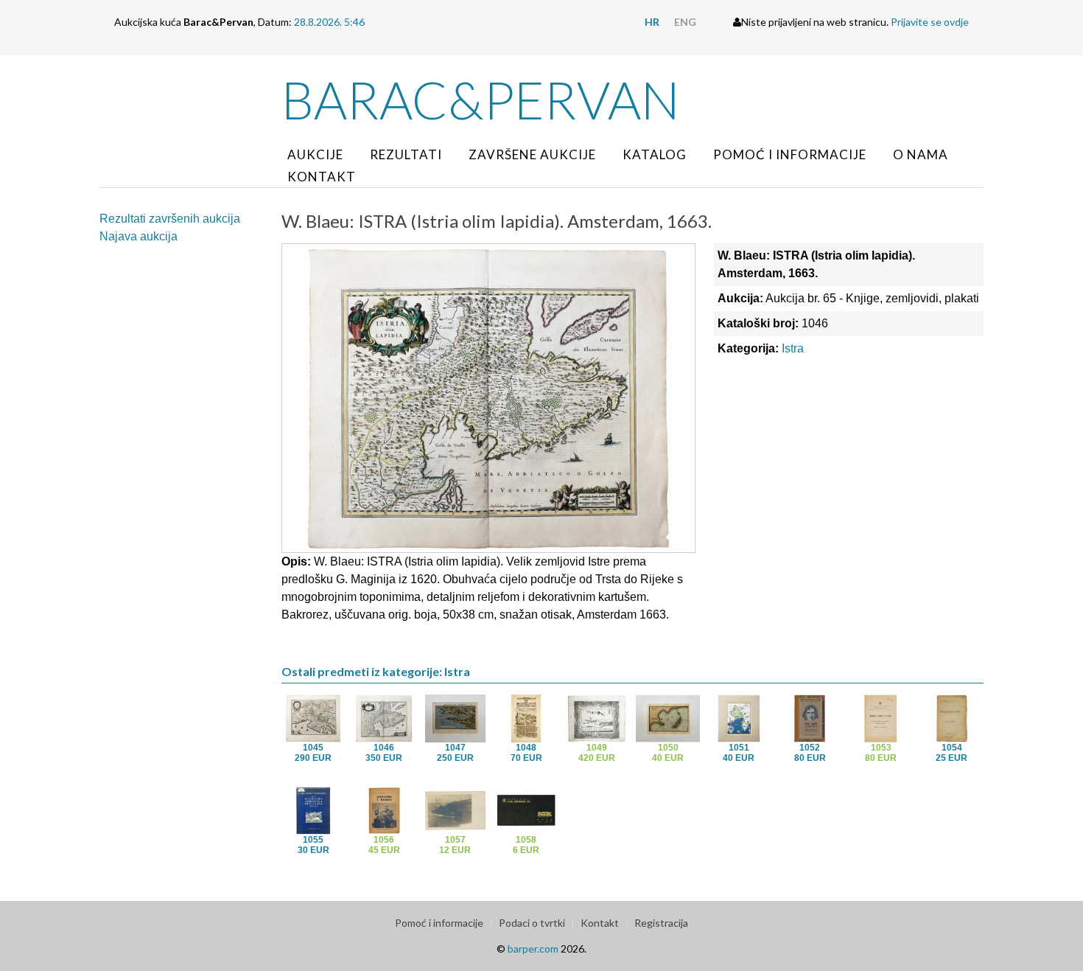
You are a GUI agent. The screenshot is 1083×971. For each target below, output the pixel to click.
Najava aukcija (138, 236)
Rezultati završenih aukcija (169, 218)
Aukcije (315, 154)
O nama (920, 154)
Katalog (655, 154)
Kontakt (321, 176)
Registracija (661, 922)
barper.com (533, 948)
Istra (793, 348)
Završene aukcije (532, 154)
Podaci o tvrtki (532, 922)
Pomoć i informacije (789, 154)
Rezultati (406, 154)
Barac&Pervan (480, 99)
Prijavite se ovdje (930, 21)
